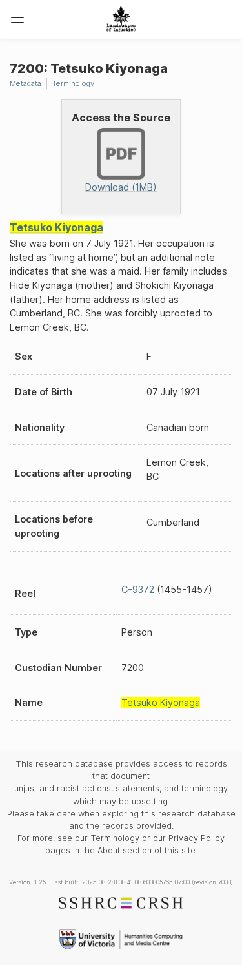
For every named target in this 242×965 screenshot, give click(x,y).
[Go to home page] (121, 19)
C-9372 (137, 589)
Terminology (73, 83)
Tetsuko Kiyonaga (56, 227)
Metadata (25, 83)
